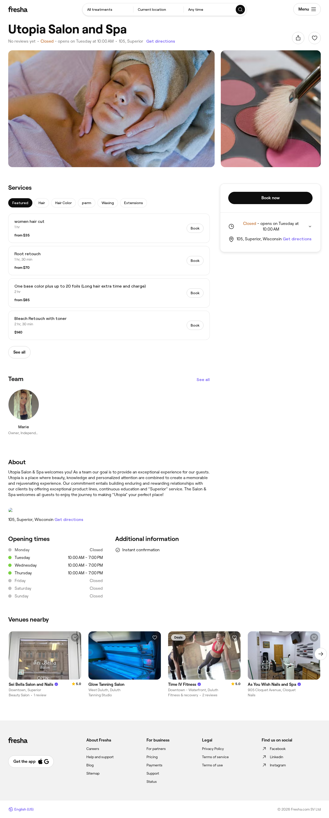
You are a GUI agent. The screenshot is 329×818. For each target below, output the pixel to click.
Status (152, 781)
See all (203, 379)
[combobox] (108, 9)
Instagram (278, 765)
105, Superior (131, 41)
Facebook (278, 749)
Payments (154, 765)
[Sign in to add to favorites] (314, 38)
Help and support (100, 757)
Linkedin (276, 757)
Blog (90, 765)
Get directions (160, 41)
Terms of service (215, 757)
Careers (92, 749)
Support (153, 773)
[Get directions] (109, 510)
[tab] (20, 202)
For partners (156, 749)
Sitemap (92, 773)
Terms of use (212, 765)
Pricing (152, 757)
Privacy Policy (213, 749)
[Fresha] (18, 9)
